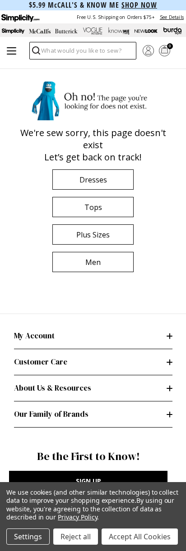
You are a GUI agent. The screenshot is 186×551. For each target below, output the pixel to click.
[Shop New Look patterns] (146, 31)
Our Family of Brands (51, 414)
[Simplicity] (20, 16)
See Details (172, 17)
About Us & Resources (52, 388)
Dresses (93, 180)
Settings (28, 537)
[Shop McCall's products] (40, 31)
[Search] (35, 53)
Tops (93, 207)
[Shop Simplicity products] (13, 31)
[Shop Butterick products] (66, 31)
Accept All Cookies (140, 537)
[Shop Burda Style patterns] (172, 31)
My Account (34, 335)
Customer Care (40, 361)
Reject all (75, 537)
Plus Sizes (93, 235)
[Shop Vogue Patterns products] (93, 31)
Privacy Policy (77, 517)
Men (93, 262)
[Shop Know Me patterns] (119, 31)
